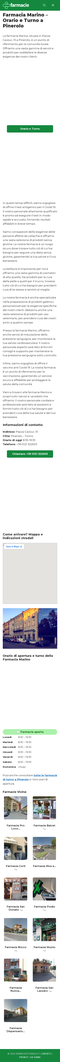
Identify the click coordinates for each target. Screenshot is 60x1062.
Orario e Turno (30, 128)
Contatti (46, 1054)
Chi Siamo (35, 1057)
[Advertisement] (30, 92)
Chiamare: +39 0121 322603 (30, 453)
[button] (44, 5)
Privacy (23, 1057)
